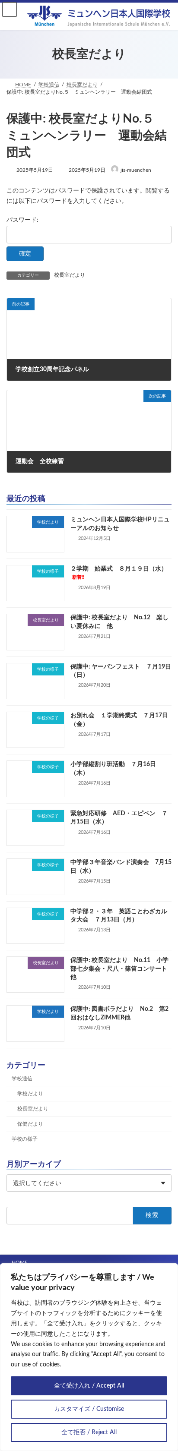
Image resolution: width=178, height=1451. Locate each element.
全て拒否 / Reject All (89, 1432)
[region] (89, 1357)
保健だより (30, 1123)
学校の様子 (25, 1139)
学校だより (30, 1093)
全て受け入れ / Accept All (89, 1386)
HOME (20, 1262)
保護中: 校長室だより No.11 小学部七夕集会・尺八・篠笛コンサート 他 (121, 968)
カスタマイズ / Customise (89, 1409)
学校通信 (22, 1078)
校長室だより (69, 275)
